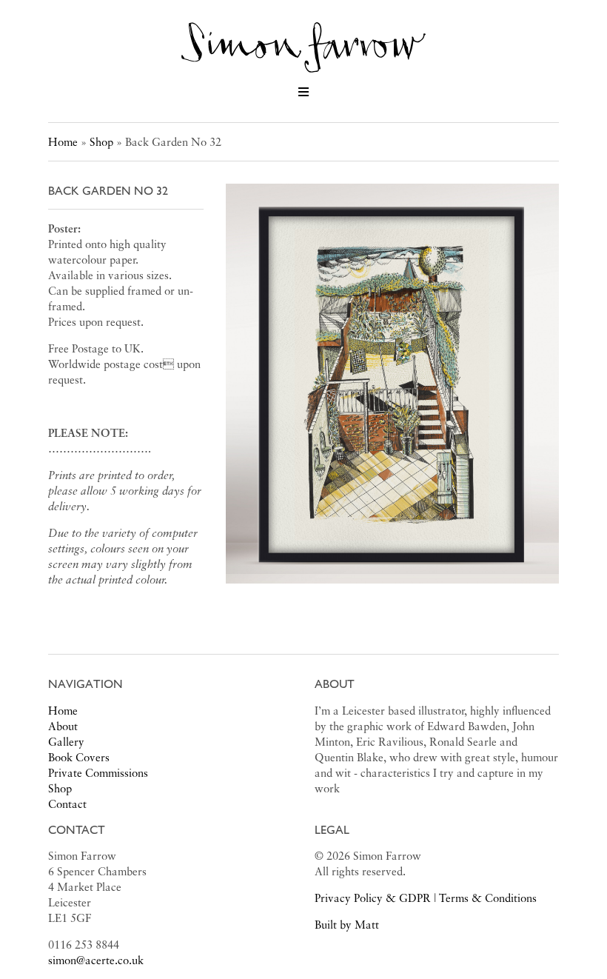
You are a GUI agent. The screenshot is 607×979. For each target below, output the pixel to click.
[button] (303, 91)
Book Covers (79, 757)
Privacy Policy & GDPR (373, 897)
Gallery (66, 741)
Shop (101, 141)
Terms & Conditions (488, 897)
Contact (67, 803)
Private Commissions (98, 772)
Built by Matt (347, 924)
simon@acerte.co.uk (96, 959)
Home (63, 141)
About (63, 725)
